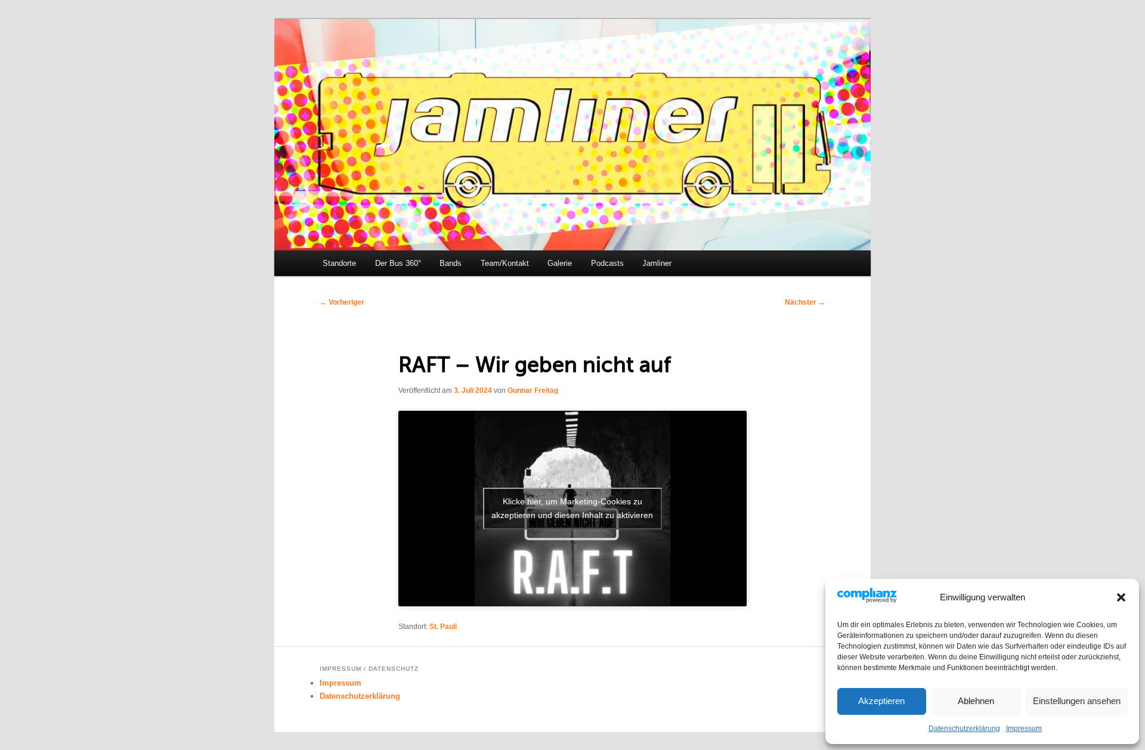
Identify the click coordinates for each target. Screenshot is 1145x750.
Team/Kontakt (505, 263)
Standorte (339, 263)
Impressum (1024, 728)
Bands (451, 263)
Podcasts (607, 263)
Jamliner (656, 263)
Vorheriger (342, 302)
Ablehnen (976, 701)
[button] (1121, 597)
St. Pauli (443, 626)
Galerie (559, 263)
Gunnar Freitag (532, 390)
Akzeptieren (881, 701)
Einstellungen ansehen (1077, 701)
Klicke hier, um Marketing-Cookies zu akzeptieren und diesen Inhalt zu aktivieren (572, 508)
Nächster (805, 302)
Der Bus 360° (398, 263)
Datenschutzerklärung (964, 728)
